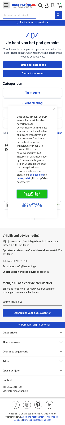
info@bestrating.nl (18, 391)
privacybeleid (24, 178)
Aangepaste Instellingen (32, 204)
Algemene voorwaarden (32, 417)
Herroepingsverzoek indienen (37, 420)
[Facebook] (16, 405)
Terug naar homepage (32, 64)
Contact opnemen (32, 73)
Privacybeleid (52, 417)
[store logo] (24, 5)
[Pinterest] (38, 405)
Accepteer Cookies (32, 194)
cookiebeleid (37, 174)
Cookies (18, 420)
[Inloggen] (47, 5)
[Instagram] (27, 405)
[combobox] (19, 15)
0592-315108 (14, 386)
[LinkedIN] (49, 405)
